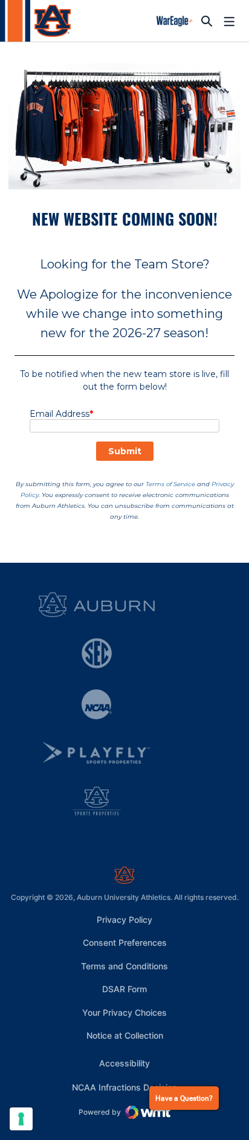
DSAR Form (124, 989)
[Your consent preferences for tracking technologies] (21, 1118)
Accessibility (124, 1062)
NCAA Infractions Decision (124, 1086)
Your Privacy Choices (124, 1012)
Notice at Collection (124, 1035)
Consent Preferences (125, 942)
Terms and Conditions (124, 966)
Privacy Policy (124, 919)
